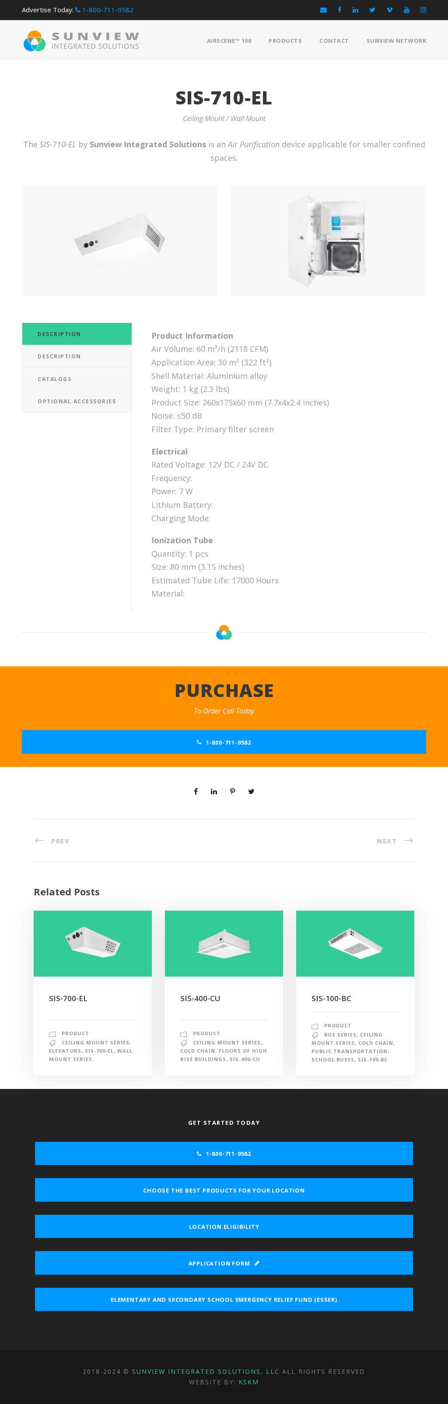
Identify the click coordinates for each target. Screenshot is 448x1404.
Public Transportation (350, 1051)
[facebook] (340, 9)
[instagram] (423, 9)
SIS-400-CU (200, 998)
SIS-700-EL (68, 998)
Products (285, 41)
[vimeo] (389, 9)
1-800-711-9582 (106, 9)
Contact (334, 41)
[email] (323, 9)
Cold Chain (197, 1050)
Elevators (65, 1050)
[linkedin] (355, 9)
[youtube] (407, 9)
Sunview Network (397, 41)
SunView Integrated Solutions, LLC (206, 1371)
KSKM (248, 1382)
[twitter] (372, 9)
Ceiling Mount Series (96, 1042)
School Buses (333, 1059)
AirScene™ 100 (229, 41)
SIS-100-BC (331, 998)
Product (75, 1033)
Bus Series (340, 1034)
